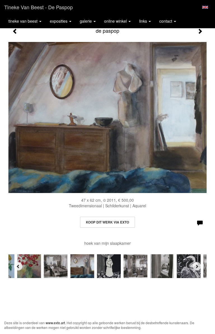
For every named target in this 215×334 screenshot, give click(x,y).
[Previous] (18, 266)
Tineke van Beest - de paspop (38, 7)
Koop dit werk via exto (107, 222)
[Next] (197, 266)
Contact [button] (166, 21)
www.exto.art (55, 322)
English (205, 7)
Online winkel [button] (116, 21)
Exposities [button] (59, 21)
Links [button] (143, 21)
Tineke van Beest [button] (23, 21)
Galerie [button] (86, 21)
